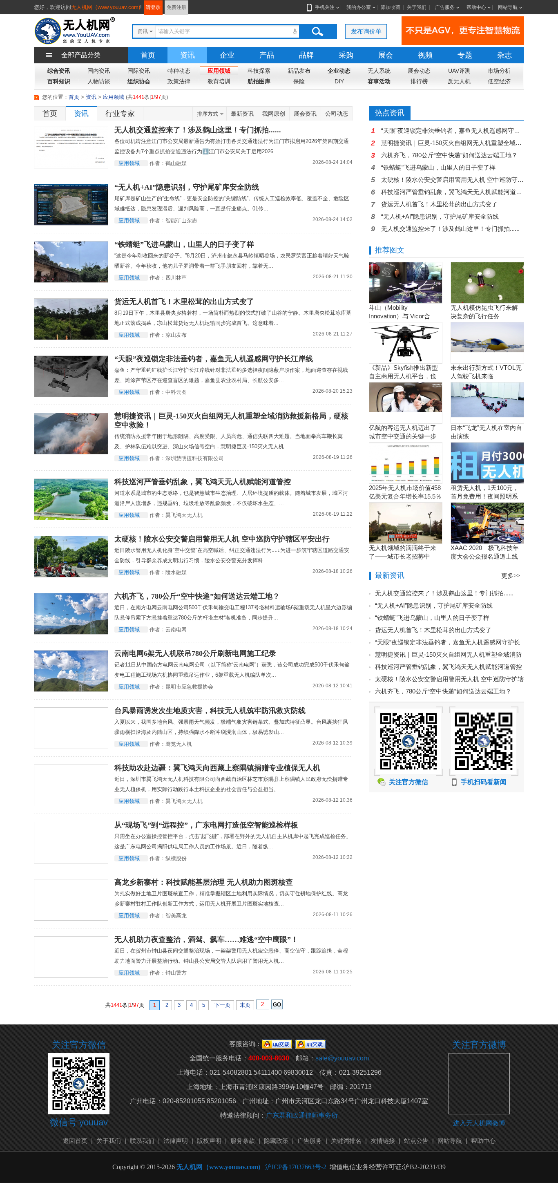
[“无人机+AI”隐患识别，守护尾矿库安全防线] (71, 204)
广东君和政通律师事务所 (302, 1115)
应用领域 (219, 70)
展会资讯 (305, 113)
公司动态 (336, 113)
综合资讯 (58, 70)
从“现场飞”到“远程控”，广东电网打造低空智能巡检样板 (206, 825)
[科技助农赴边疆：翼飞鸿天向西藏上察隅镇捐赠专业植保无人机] (71, 785)
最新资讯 (242, 113)
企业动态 (339, 70)
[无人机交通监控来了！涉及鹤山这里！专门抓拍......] (71, 147)
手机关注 (325, 7)
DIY (339, 81)
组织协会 (138, 81)
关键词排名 (346, 1140)
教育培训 (219, 81)
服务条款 (242, 1140)
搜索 (317, 31)
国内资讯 (98, 70)
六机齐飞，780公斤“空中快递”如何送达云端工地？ (197, 596)
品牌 (306, 55)
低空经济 (499, 81)
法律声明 (175, 1140)
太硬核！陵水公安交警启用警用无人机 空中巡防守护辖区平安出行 (222, 539)
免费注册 (176, 7)
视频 (425, 55)
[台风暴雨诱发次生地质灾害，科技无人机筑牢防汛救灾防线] (71, 728)
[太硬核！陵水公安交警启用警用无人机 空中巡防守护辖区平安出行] (71, 556)
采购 (346, 55)
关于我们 (416, 7)
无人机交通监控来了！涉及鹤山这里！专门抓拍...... (197, 130)
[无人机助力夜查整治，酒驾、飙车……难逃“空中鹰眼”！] (71, 957)
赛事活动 (379, 81)
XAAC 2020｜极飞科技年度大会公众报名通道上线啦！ (485, 556)
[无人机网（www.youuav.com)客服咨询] (277, 1043)
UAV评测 (459, 70)
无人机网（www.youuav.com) (105, 7)
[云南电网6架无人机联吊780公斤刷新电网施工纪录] (71, 671)
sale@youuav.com (342, 1058)
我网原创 (273, 113)
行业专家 (120, 114)
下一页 (222, 1005)
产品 (266, 55)
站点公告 (416, 1140)
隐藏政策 (276, 1140)
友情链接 (383, 1140)
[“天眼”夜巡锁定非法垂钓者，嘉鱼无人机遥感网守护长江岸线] (71, 376)
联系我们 (142, 1140)
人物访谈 (98, 81)
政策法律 (178, 81)
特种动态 (178, 70)
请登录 (153, 7)
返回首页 (75, 1140)
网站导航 (508, 7)
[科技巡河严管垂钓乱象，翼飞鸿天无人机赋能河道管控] (71, 499)
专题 (465, 55)
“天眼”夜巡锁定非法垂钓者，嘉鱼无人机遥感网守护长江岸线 (213, 359)
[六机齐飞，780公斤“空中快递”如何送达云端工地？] (71, 613)
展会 (385, 55)
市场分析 (499, 70)
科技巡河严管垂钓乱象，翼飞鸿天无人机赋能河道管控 (202, 482)
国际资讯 (138, 70)
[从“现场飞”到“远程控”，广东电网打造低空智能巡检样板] (71, 842)
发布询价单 (366, 31)
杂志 (504, 55)
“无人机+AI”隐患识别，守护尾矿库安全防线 (186, 187)
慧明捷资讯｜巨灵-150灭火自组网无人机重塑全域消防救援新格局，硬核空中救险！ (231, 420)
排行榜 (419, 81)
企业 (227, 55)
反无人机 (459, 81)
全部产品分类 (80, 54)
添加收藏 (390, 7)
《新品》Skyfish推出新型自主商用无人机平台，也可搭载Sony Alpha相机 (403, 376)
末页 (245, 1005)
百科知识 (58, 81)
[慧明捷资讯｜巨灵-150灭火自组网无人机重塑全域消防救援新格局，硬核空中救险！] (71, 433)
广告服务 (445, 7)
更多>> (510, 575)
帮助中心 (476, 7)
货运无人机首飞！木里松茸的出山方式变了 (184, 301)
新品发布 (299, 70)
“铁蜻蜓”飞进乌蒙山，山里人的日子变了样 (184, 244)
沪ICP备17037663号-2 (295, 1166)
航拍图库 (259, 81)
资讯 (187, 55)
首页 (148, 55)
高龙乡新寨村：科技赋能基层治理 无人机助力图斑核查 (203, 882)
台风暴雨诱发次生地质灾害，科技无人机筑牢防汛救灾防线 (210, 711)
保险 (299, 81)
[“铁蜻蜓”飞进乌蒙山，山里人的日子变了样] (71, 262)
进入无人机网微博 (479, 1123)
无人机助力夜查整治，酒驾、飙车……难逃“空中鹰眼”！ (206, 939)
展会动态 (419, 70)
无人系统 (379, 70)
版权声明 (209, 1140)
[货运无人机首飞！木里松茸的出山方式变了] (71, 319)
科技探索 (259, 70)
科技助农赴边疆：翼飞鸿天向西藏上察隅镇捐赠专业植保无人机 (217, 768)
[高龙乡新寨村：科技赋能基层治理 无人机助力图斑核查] (71, 899)
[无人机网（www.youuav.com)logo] (75, 30)
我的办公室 (358, 7)
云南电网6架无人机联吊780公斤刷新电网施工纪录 (195, 653)
